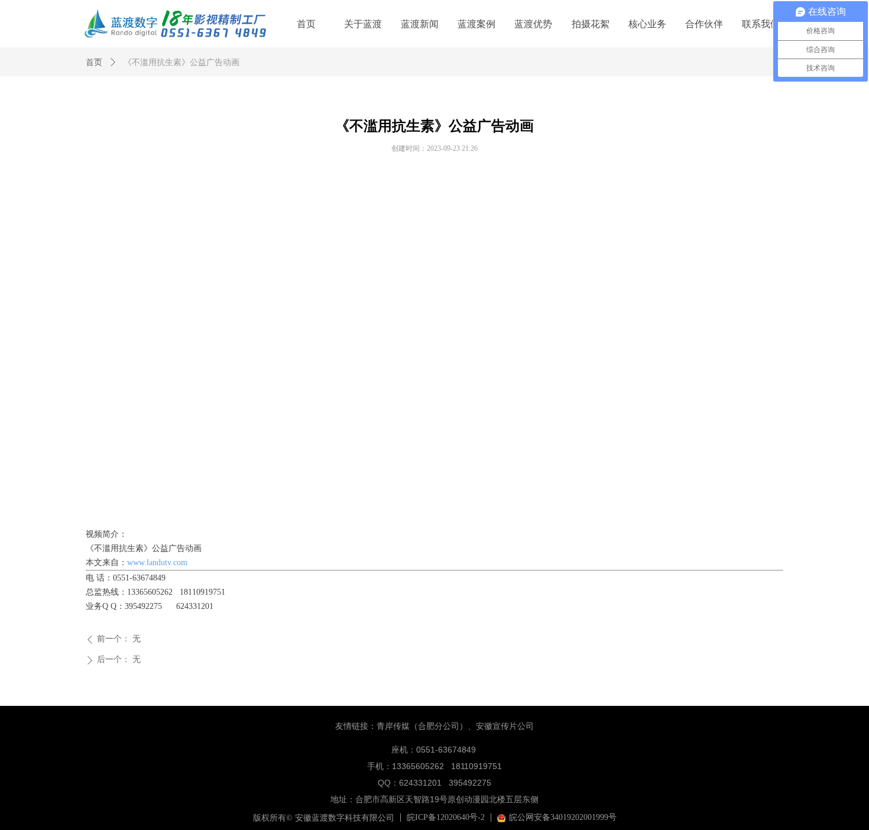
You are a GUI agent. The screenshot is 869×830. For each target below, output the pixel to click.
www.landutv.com (157, 562)
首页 (94, 62)
